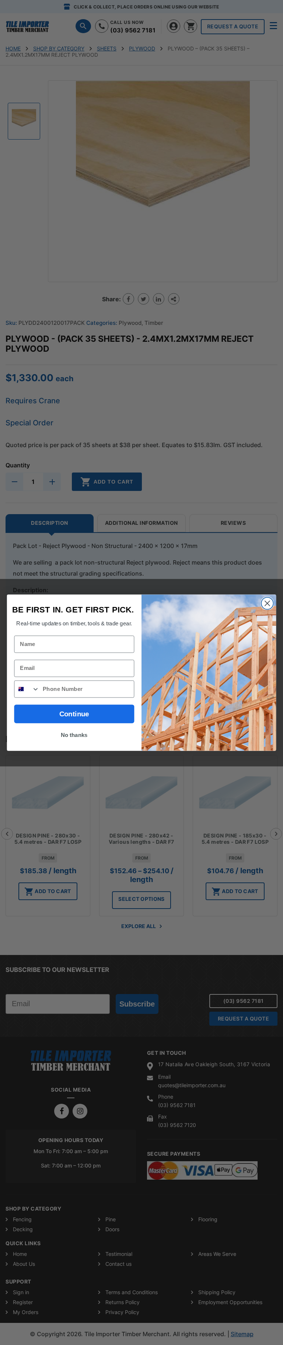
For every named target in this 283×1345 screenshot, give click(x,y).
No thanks (74, 735)
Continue (74, 714)
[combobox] (26, 689)
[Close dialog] (267, 603)
